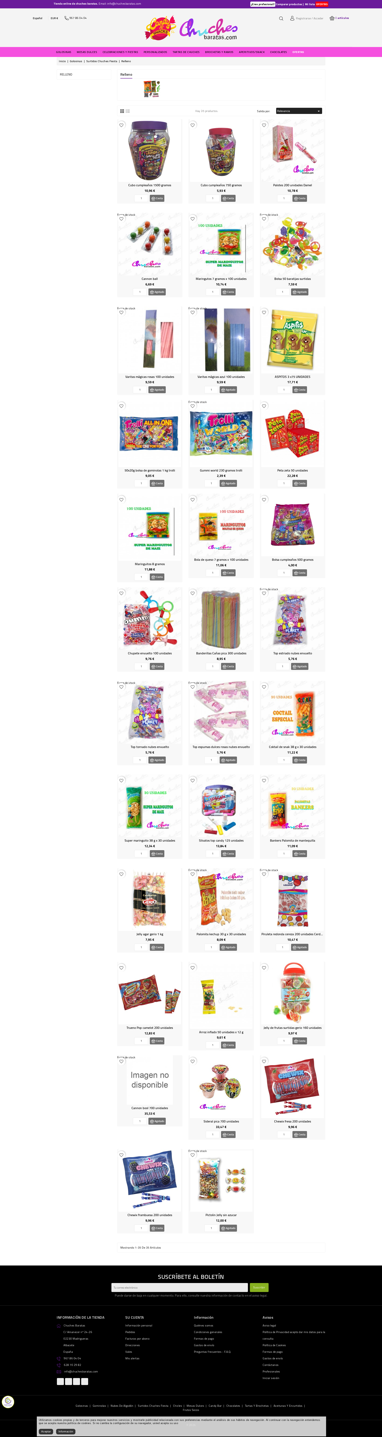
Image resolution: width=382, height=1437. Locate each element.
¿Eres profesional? (263, 4)
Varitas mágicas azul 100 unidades (221, 377)
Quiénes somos (203, 1325)
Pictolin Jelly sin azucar (221, 1215)
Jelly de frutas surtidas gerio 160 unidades (293, 1028)
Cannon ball (150, 279)
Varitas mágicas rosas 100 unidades (149, 377)
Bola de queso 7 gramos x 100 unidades (221, 560)
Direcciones (132, 1345)
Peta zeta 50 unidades (292, 470)
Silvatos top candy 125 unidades (221, 840)
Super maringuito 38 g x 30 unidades (150, 840)
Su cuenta (134, 1317)
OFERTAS (322, 4)
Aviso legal (269, 1325)
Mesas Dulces (195, 1405)
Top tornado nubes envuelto (150, 747)
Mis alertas (132, 1358)
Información (65, 1431)
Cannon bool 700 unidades (150, 1108)
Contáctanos (271, 1364)
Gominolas (99, 1405)
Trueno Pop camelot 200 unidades (150, 1028)
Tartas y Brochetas (257, 1405)
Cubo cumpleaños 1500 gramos (149, 185)
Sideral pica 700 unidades (221, 1121)
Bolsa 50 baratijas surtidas (292, 279)
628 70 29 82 (72, 1364)
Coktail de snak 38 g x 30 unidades (292, 747)
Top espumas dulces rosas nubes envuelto (221, 747)
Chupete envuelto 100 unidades (150, 653)
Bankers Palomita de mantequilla (292, 840)
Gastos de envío (204, 1345)
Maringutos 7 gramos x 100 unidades (221, 279)
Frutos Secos (191, 1409)
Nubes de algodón (122, 1405)
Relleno (66, 74)
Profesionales (271, 1371)
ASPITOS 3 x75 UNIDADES (292, 377)
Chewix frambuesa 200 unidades (150, 1215)
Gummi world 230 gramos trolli (221, 470)
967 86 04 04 (72, 1358)
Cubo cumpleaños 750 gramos (221, 185)
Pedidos (130, 1332)
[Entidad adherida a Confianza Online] (8, 1401)
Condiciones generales (208, 1332)
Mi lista (310, 4)
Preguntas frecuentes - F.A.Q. (212, 1351)
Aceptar (46, 1431)
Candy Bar (215, 1405)
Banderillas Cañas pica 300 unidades (221, 653)
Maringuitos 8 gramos (150, 564)
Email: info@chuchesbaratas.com (120, 3)
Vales (128, 1351)
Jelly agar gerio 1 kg (149, 934)
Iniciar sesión (271, 1378)
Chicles (177, 1405)
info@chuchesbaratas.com (81, 1371)
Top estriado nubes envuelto (292, 653)
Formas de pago (204, 1338)
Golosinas (82, 1405)
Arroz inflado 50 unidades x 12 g (221, 1032)
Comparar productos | (290, 4)
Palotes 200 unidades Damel (292, 185)
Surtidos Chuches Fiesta (153, 1405)
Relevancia (299, 111)
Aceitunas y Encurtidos (288, 1405)
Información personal (138, 1325)
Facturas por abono (137, 1338)
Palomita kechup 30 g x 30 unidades (221, 934)
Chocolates (233, 1405)
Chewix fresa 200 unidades (292, 1121)
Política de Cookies (274, 1345)
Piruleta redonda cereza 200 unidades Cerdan (292, 934)
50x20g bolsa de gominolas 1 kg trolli (150, 470)
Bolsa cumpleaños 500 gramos (292, 560)
